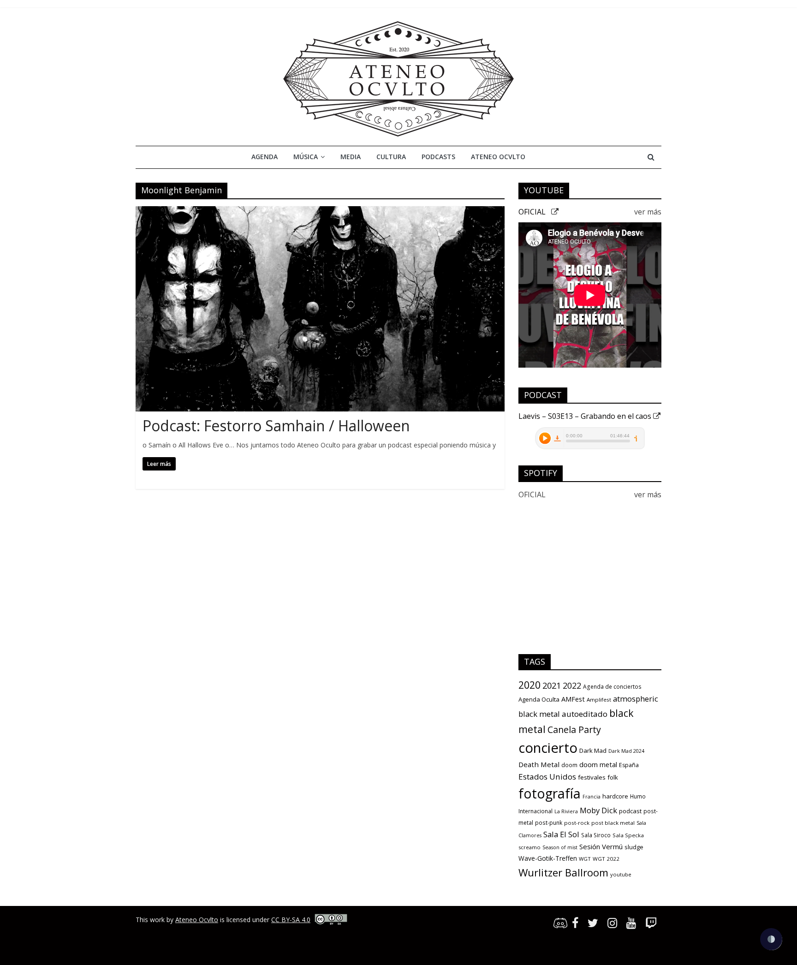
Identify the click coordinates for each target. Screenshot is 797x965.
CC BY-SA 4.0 (290, 919)
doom (569, 765)
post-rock (576, 822)
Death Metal (538, 764)
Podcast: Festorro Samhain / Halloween (276, 425)
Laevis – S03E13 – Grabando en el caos (585, 416)
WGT (585, 858)
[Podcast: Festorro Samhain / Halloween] (320, 212)
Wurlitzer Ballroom (563, 872)
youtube (620, 874)
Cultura (391, 156)
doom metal (598, 764)
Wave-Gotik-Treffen (547, 858)
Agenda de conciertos (612, 687)
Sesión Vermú (601, 846)
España (629, 765)
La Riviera (566, 811)
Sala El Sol (561, 834)
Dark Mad (593, 750)
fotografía (549, 793)
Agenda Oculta (538, 699)
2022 (572, 685)
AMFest (573, 698)
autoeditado (584, 714)
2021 (551, 685)
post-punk (548, 823)
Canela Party (574, 729)
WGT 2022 (606, 858)
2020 (529, 684)
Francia (592, 796)
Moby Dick (598, 810)
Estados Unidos (547, 776)
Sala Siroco (596, 835)
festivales (592, 777)
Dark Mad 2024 (626, 751)
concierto (547, 748)
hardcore (615, 796)
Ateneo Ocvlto (498, 156)
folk (612, 777)
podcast (630, 811)
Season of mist (559, 847)
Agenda (264, 156)
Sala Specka (628, 835)
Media (350, 156)
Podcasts (438, 156)
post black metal (613, 822)
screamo (529, 847)
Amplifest (599, 699)
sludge (634, 847)
